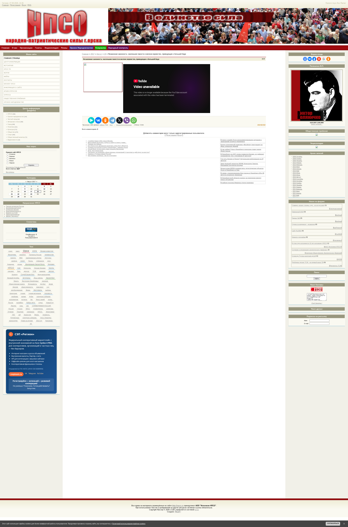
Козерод (14, 274)
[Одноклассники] (105, 120)
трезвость (48, 293)
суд (48, 287)
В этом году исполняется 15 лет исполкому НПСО (309, 243)
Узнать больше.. (316, 124)
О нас (14, 48)
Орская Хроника (39, 268)
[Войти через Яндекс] (319, 59)
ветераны (26, 278)
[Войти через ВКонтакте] (310, 59)
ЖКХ (20, 258)
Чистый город (12, 119)
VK (26, 373)
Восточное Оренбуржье (30, 281)
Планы (64, 48)
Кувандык (10, 264)
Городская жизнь (335, 208)
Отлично (12, 154)
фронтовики (50, 312)
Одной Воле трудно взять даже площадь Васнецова (106, 149)
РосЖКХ (338, 234)
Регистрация (15, 5)
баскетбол (50, 278)
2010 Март (296, 167)
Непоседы (27, 268)
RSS (29, 5)
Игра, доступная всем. (95, 150)
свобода (14, 261)
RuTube (40, 373)
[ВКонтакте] (98, 120)
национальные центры (33, 258)
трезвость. (46, 315)
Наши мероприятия (12, 214)
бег (31, 299)
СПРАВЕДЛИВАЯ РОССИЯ (41, 306)
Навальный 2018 (297, 212)
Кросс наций (40, 299)
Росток (10, 302)
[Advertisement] (317, 332)
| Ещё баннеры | (316, 303)
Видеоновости (12, 140)
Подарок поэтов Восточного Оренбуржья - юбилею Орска (108, 147)
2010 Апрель (297, 169)
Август (99, 54)
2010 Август (297, 177)
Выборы (338, 215)
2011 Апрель (297, 193)
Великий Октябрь (13, 278)
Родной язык (14, 318)
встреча (24, 299)
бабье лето (30, 303)
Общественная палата (17, 284)
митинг (51, 271)
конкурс (13, 258)
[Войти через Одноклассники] (328, 59)
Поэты (30, 261)
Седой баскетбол (27, 274)
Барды (51, 268)
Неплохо (12, 158)
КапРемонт (337, 227)
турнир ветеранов (35, 293)
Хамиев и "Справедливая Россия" (99, 154)
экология (45, 281)
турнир (22, 293)
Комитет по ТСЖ (12, 213)
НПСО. (40, 312)
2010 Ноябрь (297, 183)
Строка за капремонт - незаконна (303, 224)
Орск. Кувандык (45, 318)
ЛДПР (339, 259)
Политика (11, 127)
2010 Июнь (296, 173)
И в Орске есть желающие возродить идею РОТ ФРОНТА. (108, 146)
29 (18, 196)
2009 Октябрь (297, 156)
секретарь (49, 309)
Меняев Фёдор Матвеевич (124, 125)
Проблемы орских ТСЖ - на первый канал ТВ (307, 262)
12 (44, 189)
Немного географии (298, 237)
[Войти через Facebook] (314, 59)
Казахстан (27, 315)
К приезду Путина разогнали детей (304, 256)
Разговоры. (337, 240)
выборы (48, 290)
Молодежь (12, 255)
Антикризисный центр (13, 208)
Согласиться (333, 523)
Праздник (20, 312)
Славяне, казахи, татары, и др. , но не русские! (308, 205)
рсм (18, 268)
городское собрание (43, 296)
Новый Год (49, 302)
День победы (38, 278)
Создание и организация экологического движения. (309, 250)
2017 (92, 54)
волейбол (19, 302)
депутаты (48, 258)
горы (21, 306)
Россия (11, 309)
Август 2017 (31, 181)
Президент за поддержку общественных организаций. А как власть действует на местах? (119, 152)
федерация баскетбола (34, 264)
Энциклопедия (51, 48)
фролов (15, 287)
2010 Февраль (297, 165)
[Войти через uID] (305, 59)
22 (18, 194)
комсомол (39, 287)
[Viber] (126, 120)
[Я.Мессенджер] (91, 120)
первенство (49, 255)
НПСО (10, 114)
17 (31, 191)
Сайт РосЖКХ (296, 231)
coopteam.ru (16, 374)
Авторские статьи (14, 122)
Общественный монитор (16, 137)
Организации (26, 48)
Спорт (10, 134)
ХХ (31, 323)
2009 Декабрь (297, 160)
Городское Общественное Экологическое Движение (323, 253)
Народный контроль (118, 48)
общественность (27, 287)
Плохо (11, 160)
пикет (18, 251)
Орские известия (46, 251)
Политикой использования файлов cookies (128, 524)
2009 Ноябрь (297, 158)
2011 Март (296, 191)
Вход (24, 5)
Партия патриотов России (15, 206)
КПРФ (34, 251)
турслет (19, 309)
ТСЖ (34, 271)
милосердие (13, 320)
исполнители (13, 299)
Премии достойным (94, 144)
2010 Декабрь (297, 185)
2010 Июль (296, 175)
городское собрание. (30, 318)
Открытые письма (12, 209)
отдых (40, 302)
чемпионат (30, 312)
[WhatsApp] (133, 120)
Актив (51, 284)
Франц (28, 290)
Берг (18, 271)
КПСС (28, 309)
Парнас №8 (296, 218)
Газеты (38, 48)
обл (27, 306)
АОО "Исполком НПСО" (332, 246)
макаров (42, 271)
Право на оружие (27, 320)
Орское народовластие (16, 116)
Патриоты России (35, 254)
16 (25, 191)
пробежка (14, 296)
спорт (10, 251)
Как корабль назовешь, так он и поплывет (102, 155)
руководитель (38, 309)
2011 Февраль (297, 189)
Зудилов (10, 312)
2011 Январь (297, 187)
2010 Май (296, 171)
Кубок (31, 296)
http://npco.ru (178, 506)
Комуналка (100, 48)
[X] (119, 120)
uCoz (197, 510)
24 (31, 194)
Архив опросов (20, 167)
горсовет (11, 271)
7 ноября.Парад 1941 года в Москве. (100, 141)
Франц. (36, 315)
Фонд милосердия (44, 274)
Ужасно (11, 163)
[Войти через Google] (323, 59)
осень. (50, 299)
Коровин (51, 264)
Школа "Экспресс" (12, 216)
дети (48, 261)
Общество (11, 132)
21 (12, 194)
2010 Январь (297, 163)
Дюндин (13, 306)
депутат (26, 271)
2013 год (39, 320)
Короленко (49, 320)
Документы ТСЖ (335, 265)
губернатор (40, 261)
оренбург (22, 254)
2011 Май (296, 195)
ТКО (13, 315)
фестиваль (38, 290)
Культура (11, 129)
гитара (19, 264)
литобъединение (16, 290)
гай (19, 315)
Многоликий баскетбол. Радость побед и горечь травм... (107, 142)
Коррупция (13, 293)
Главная (5, 5)
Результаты (10, 167)
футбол (42, 284)
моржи (23, 296)
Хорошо (12, 156)
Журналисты (32, 284)
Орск (26, 251)
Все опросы (10, 172)
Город (10, 124)
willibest (102, 125)
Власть (16, 281)
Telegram (32, 373)
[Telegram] (112, 120)
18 (38, 191)
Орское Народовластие (81, 48)
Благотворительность (13, 211)
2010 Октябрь (297, 181)
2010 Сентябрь (298, 179)
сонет (22, 261)
